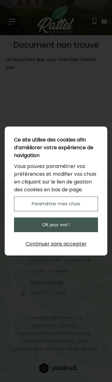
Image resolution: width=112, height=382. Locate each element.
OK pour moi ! (56, 224)
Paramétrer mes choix (56, 204)
